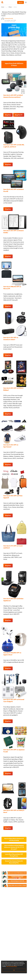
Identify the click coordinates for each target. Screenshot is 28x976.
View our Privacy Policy (11, 966)
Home (2, 7)
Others (10, 7)
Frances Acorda (9, 18)
